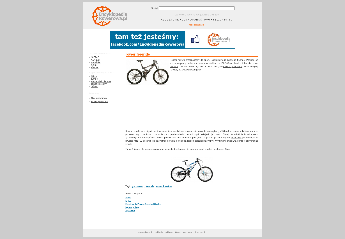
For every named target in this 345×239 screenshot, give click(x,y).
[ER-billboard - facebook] (172, 48)
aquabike (95, 62)
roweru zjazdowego (232, 66)
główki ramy (249, 131)
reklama (168, 232)
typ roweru (137, 186)
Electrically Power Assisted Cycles (143, 204)
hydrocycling (132, 207)
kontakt (200, 232)
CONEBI (95, 60)
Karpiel (94, 79)
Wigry (94, 76)
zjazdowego (159, 131)
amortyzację (200, 63)
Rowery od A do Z (99, 101)
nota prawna (188, 232)
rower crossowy (99, 84)
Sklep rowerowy (99, 98)
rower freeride (164, 186)
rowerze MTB (132, 141)
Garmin (94, 67)
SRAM (94, 86)
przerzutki (236, 137)
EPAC (128, 201)
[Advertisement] (214, 100)
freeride (150, 186)
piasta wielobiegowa (101, 81)
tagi (190, 25)
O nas (178, 232)
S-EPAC (95, 57)
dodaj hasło (199, 25)
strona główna (144, 232)
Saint (93, 65)
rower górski (195, 69)
